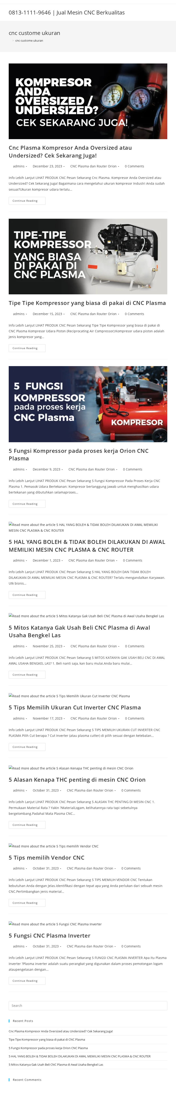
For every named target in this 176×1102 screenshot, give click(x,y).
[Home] (10, 40)
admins (19, 166)
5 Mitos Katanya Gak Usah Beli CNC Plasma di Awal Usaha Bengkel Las (56, 1064)
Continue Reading (29, 201)
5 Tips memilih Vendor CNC (46, 857)
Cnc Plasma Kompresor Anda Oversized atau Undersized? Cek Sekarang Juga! (70, 151)
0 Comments (134, 166)
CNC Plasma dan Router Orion (93, 166)
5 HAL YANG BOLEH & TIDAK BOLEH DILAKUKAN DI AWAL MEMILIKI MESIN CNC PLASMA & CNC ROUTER (87, 545)
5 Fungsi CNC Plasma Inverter (49, 935)
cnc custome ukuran (29, 40)
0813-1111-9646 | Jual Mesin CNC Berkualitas (67, 12)
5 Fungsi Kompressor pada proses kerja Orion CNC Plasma (48, 1048)
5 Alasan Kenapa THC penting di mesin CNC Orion (77, 779)
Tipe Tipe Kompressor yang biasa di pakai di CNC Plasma (87, 303)
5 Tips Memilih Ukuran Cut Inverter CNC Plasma (75, 707)
